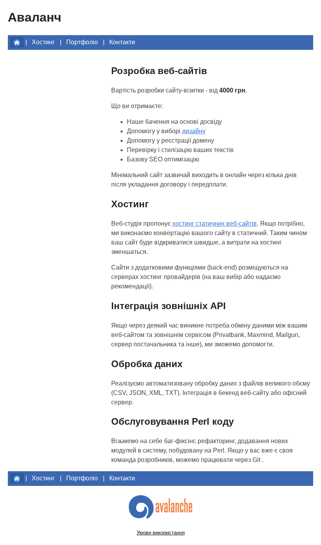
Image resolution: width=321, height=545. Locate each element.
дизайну (194, 131)
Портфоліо (82, 42)
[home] (17, 42)
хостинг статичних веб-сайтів (214, 223)
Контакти (122, 42)
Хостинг (43, 42)
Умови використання (161, 533)
